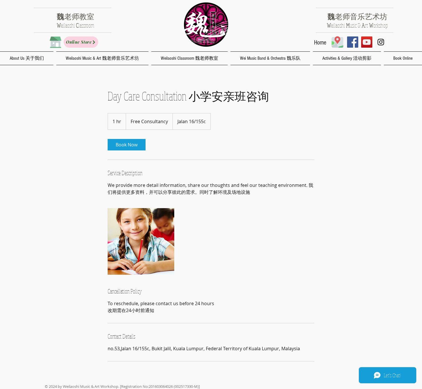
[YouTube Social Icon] (366, 42)
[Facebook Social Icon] (352, 42)
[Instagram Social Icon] (380, 42)
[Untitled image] (141, 241)
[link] (127, 144)
